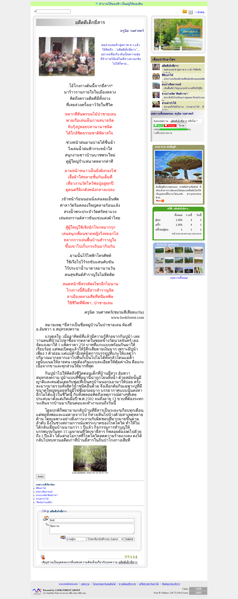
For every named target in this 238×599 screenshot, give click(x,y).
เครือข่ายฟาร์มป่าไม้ (149, 584)
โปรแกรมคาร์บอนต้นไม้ (104, 584)
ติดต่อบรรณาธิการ (171, 584)
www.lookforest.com (68, 583)
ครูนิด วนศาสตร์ (132, 31)
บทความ (85, 584)
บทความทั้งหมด (179, 278)
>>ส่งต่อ (199, 12)
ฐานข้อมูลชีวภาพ (127, 584)
